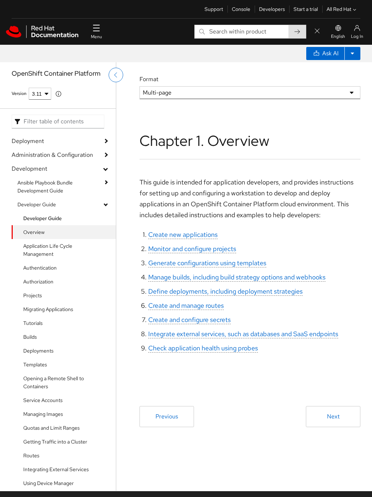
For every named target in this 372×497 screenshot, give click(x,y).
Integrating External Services (56, 469)
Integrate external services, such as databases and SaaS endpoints (243, 334)
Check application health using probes (203, 348)
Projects (32, 295)
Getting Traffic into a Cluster (55, 441)
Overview (34, 232)
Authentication (40, 268)
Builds (30, 337)
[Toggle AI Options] (352, 53)
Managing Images (43, 414)
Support (214, 9)
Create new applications (183, 234)
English (338, 36)
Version (19, 93)
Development (29, 168)
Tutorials (33, 323)
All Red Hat (339, 9)
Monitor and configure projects (192, 248)
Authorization (38, 281)
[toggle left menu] (116, 75)
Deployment (28, 141)
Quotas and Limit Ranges (51, 428)
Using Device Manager (48, 483)
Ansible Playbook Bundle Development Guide (45, 186)
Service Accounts (42, 400)
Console (241, 9)
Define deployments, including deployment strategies (225, 291)
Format (149, 79)
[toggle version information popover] (58, 94)
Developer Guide (36, 204)
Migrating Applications (48, 309)
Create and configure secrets (189, 319)
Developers (272, 9)
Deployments (38, 350)
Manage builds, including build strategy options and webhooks (237, 277)
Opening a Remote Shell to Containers (53, 382)
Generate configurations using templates (207, 263)
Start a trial (306, 9)
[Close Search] (317, 31)
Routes (31, 455)
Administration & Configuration (52, 155)
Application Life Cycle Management (47, 250)
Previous (166, 416)
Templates (35, 364)
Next (333, 416)
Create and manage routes (186, 305)
